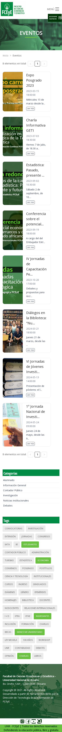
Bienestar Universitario (29, 632)
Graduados (39, 584)
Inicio (5, 55)
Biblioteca (28, 600)
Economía (43, 560)
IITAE (27, 616)
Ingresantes (42, 616)
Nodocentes (12, 608)
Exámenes (10, 592)
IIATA (7, 544)
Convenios (11, 568)
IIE (17, 544)
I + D (7, 616)
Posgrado (28, 568)
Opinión (9, 655)
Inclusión (10, 624)
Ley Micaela (11, 640)
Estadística (26, 560)
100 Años (28, 640)
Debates (8, 505)
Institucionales (42, 576)
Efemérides (40, 592)
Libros (37, 655)
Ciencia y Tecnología (16, 576)
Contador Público (12, 490)
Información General (14, 485)
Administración (40, 552)
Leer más (30, 108)
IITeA (17, 616)
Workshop (44, 640)
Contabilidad (22, 647)
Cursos (9, 584)
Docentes (45, 600)
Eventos (17, 55)
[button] (55, 18)
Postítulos (46, 568)
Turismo (9, 560)
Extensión (10, 536)
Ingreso (23, 584)
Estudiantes (30, 544)
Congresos (44, 536)
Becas (8, 632)
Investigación (10, 495)
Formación (28, 624)
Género (25, 592)
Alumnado (8, 480)
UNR (7, 647)
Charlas (44, 624)
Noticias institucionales (16, 500)
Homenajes (10, 600)
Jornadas (27, 536)
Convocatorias (13, 528)
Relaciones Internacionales (39, 608)
